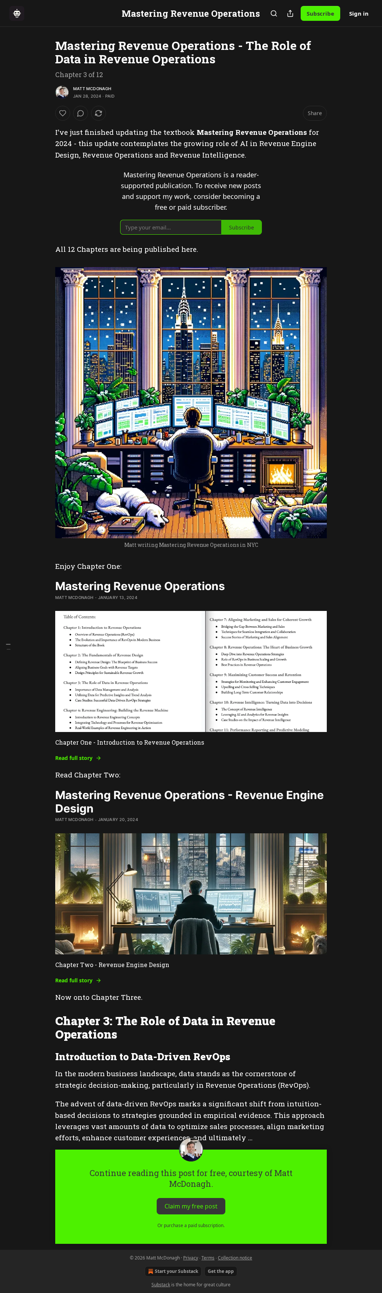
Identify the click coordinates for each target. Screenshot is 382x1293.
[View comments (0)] (80, 113)
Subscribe (320, 13)
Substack (160, 1284)
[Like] (62, 113)
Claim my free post (191, 1206)
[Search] (273, 13)
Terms (208, 1258)
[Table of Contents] (8, 646)
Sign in (359, 13)
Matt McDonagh (92, 88)
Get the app (221, 1271)
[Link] (45, 1028)
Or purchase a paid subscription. (191, 1225)
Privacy (190, 1258)
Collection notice (235, 1258)
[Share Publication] (290, 13)
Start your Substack (176, 1271)
